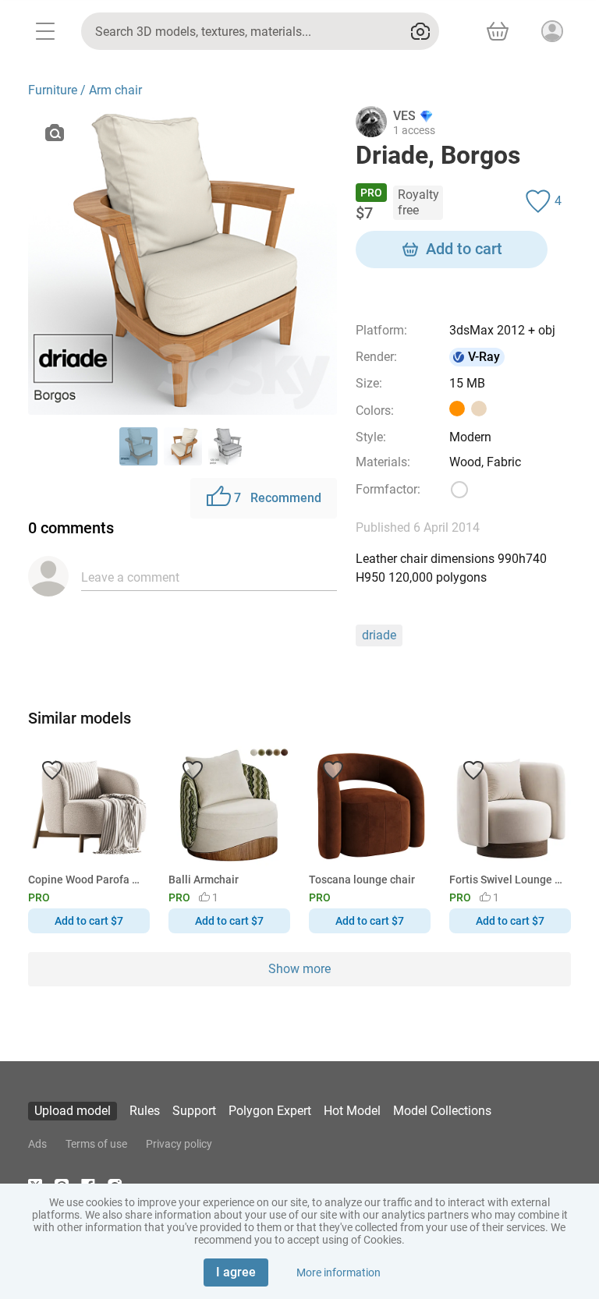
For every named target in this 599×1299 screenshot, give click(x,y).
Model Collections (442, 1110)
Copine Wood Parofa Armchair (86, 879)
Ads (37, 1144)
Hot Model (352, 1110)
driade (379, 635)
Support (194, 1110)
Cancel (247, 675)
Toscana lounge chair (362, 879)
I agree (236, 1272)
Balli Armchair (203, 879)
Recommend (277, 497)
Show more (299, 968)
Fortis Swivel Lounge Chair (507, 879)
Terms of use (96, 1144)
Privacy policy (179, 1144)
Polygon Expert (270, 1110)
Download (345, 675)
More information (338, 1272)
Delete (353, 675)
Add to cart (464, 248)
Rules (144, 1110)
